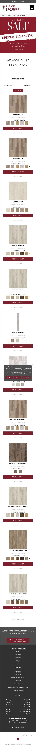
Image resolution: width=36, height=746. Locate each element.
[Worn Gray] (20, 471)
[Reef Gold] (27, 253)
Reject (18, 377)
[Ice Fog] (13, 384)
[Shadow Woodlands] (17, 558)
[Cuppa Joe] (22, 253)
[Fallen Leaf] (13, 602)
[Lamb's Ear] (18, 583)
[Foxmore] (13, 210)
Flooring (8, 15)
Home (3, 15)
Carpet (18, 651)
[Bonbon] (17, 602)
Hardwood (18, 654)
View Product (18, 128)
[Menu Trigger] (32, 7)
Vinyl (13, 15)
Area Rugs (18, 667)
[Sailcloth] (17, 253)
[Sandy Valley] (18, 539)
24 (23, 619)
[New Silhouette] (27, 558)
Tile (18, 664)
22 (18, 619)
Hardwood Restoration (18, 677)
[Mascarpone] (22, 122)
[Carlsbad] (17, 122)
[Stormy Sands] (13, 558)
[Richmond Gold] (22, 602)
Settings (26, 377)
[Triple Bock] (27, 122)
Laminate (18, 657)
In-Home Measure (18, 684)
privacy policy (17, 372)
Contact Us (18, 674)
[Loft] (18, 452)
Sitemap (30, 735)
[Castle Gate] (23, 384)
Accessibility (7, 735)
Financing (18, 680)
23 (20, 619)
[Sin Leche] (17, 210)
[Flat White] (18, 191)
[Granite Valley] (13, 122)
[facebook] (18, 738)
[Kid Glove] (18, 234)
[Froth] (18, 104)
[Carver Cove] (22, 210)
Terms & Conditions (15, 735)
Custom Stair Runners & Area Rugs (18, 687)
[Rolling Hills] (27, 210)
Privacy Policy (24, 735)
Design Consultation (18, 690)
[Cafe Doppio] (22, 558)
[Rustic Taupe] (27, 602)
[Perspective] (18, 384)
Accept (9, 377)
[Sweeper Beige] (13, 253)
